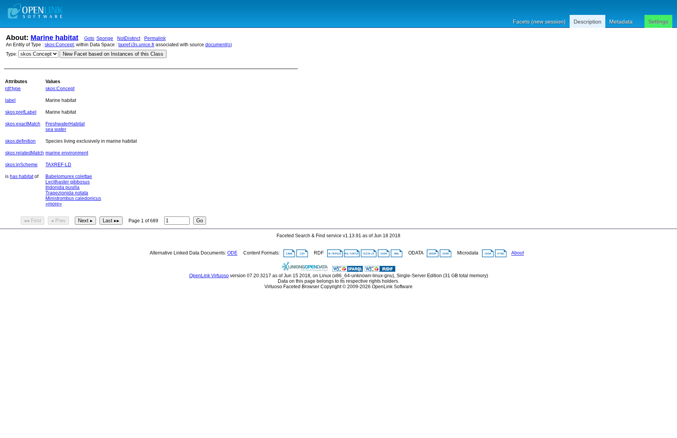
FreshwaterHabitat (65, 124)
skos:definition (20, 141)
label (10, 100)
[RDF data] (380, 270)
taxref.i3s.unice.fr (136, 44)
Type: (11, 54)
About (517, 253)
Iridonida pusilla (62, 187)
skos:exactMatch (22, 124)
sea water (55, 129)
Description (587, 21)
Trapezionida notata (66, 193)
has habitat (21, 176)
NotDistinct (128, 38)
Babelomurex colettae (68, 176)
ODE (232, 253)
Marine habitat (54, 38)
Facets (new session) (539, 21)
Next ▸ (85, 221)
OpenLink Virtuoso (209, 275)
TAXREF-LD (58, 164)
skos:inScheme (21, 164)
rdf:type (13, 88)
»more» (53, 204)
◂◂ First (32, 221)
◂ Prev (58, 221)
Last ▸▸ (111, 221)
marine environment (66, 153)
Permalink (155, 38)
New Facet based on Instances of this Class (113, 54)
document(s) (218, 44)
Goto (89, 38)
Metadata (621, 21)
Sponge (104, 38)
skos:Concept (59, 44)
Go (199, 221)
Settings (658, 21)
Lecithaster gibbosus (67, 182)
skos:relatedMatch (24, 153)
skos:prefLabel (20, 112)
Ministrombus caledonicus (73, 198)
